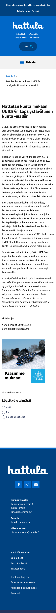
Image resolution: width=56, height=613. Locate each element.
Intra (28, 11)
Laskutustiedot (43, 5)
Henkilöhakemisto (14, 5)
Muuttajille (33, 34)
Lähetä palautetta (20, 522)
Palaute (20, 11)
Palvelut (31, 62)
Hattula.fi (10, 76)
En (7, 412)
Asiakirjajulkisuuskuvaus (24, 588)
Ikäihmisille (34, 37)
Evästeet (15, 593)
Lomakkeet (29, 5)
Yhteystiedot (18, 568)
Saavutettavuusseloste (23, 582)
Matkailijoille (21, 34)
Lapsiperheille (20, 37)
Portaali (35, 11)
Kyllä (8, 407)
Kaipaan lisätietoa (15, 417)
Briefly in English (20, 577)
